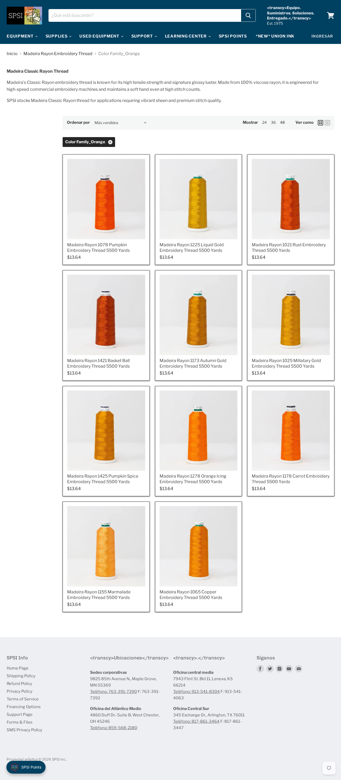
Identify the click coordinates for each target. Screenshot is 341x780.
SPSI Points (233, 36)
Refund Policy (19, 683)
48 (282, 122)
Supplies (57, 36)
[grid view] (320, 122)
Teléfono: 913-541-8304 (196, 691)
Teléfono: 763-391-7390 (113, 691)
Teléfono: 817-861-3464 (196, 721)
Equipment (21, 36)
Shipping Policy (21, 676)
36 (273, 122)
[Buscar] (248, 15)
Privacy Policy (20, 691)
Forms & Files (20, 722)
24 (264, 122)
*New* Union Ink (275, 36)
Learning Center (186, 36)
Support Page (20, 714)
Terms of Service (23, 699)
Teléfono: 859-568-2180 (113, 727)
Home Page (18, 668)
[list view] (327, 122)
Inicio (12, 53)
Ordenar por (78, 122)
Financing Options (24, 706)
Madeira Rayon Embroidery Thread (57, 53)
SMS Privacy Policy (24, 730)
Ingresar (322, 36)
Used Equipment (99, 36)
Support (142, 36)
